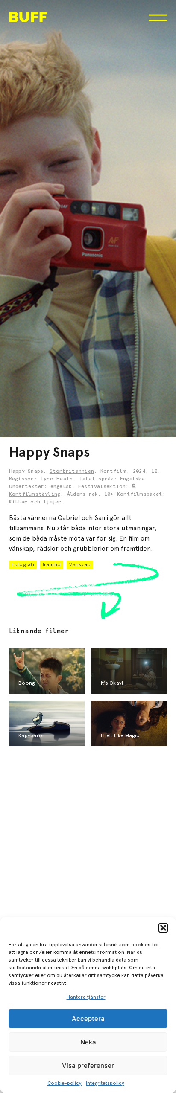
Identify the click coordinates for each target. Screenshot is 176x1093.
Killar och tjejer (35, 502)
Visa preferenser (88, 1065)
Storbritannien (72, 471)
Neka (88, 1042)
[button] (163, 928)
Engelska (132, 479)
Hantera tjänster (86, 997)
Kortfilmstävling (35, 494)
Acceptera (88, 1019)
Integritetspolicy (105, 1083)
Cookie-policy (64, 1083)
